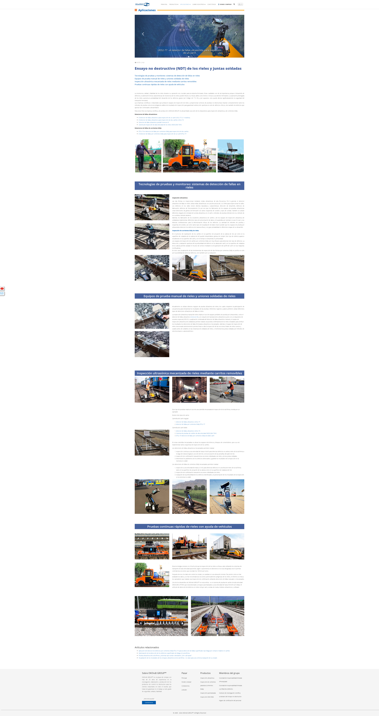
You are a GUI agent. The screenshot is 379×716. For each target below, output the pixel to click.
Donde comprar (186, 682)
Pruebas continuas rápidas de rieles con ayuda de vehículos (160, 84)
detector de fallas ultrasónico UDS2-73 (188, 431)
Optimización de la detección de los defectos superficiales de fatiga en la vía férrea (164, 653)
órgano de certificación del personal (230, 700)
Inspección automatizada (208, 693)
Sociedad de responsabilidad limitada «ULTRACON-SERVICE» (230, 687)
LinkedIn (184, 690)
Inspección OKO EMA (207, 697)
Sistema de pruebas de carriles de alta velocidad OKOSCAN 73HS (196, 433)
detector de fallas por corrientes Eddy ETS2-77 (190, 424)
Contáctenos (149, 702)
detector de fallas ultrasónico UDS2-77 (188, 422)
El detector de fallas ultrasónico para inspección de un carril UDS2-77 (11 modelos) (164, 118)
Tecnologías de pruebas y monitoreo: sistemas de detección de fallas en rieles (167, 75)
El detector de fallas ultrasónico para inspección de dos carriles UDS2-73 (161, 120)
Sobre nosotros (198, 4)
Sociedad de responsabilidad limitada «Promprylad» (230, 679)
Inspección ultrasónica (207, 678)
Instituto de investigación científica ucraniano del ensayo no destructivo (230, 694)
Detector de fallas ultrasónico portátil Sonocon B (154, 122)
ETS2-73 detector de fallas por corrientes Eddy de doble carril (195, 436)
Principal (164, 4)
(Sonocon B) (194, 317)
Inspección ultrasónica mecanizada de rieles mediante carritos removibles (166, 81)
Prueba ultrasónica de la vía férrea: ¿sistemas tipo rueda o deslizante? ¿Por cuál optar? (165, 655)
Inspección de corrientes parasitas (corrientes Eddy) (208, 685)
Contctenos (211, 4)
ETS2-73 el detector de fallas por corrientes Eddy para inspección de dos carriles (164, 131)
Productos (173, 4)
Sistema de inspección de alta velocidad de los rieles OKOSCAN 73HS (160, 125)
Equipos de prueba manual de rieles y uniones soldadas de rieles (162, 78)
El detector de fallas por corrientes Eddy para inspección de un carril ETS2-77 (162, 134)
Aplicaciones (185, 4)
